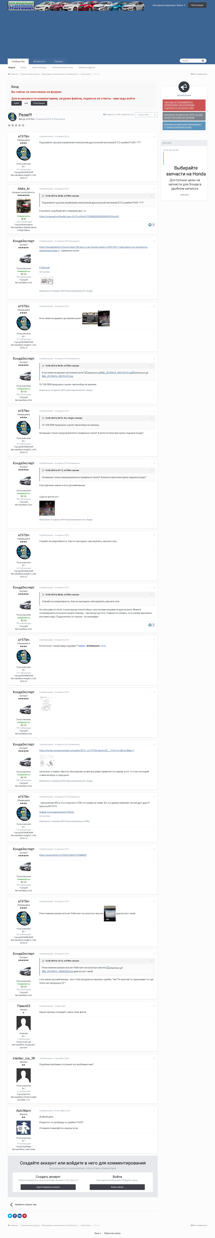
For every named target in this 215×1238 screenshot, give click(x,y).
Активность (39, 61)
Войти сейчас (117, 1187)
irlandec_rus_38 (24, 1058)
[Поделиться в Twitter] (10, 1216)
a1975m (30, 119)
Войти (16, 103)
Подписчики (143, 115)
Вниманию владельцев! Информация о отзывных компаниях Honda (182, 125)
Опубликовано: (54, 136)
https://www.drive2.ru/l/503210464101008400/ (63, 855)
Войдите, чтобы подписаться (119, 114)
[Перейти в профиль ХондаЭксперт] (24, 258)
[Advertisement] (107, 34)
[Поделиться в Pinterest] (24, 1216)
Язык (97, 1233)
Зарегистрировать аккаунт (48, 1187)
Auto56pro (23, 1110)
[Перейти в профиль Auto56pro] (24, 1128)
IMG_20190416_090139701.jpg (116, 372)
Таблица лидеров (86, 67)
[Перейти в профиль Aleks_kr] (24, 206)
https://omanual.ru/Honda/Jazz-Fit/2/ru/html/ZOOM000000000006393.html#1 (79, 216)
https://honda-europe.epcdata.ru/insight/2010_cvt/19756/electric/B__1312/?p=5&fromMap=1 (86, 750)
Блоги (23, 67)
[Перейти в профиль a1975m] (12, 117)
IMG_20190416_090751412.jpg (57, 376)
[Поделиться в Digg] (19, 1216)
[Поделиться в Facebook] (15, 1216)
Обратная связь (112, 1233)
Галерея (58, 61)
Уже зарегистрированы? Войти (168, 5)
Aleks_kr (24, 189)
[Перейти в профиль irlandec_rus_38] (24, 1075)
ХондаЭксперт (23, 241)
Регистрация (197, 5)
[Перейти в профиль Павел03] (24, 1023)
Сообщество (18, 61)
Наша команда (39, 67)
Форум (11, 67)
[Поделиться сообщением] (154, 136)
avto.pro (185, 194)
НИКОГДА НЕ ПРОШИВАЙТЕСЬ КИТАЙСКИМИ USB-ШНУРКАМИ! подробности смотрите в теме (179, 105)
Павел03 (23, 1006)
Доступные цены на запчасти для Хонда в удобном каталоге (184, 184)
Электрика (59, 119)
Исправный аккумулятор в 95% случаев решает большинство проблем (183, 116)
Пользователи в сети (62, 67)
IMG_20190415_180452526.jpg (57, 971)
